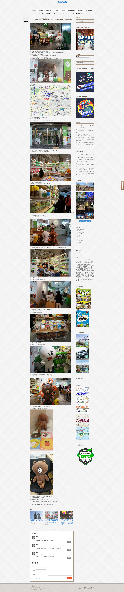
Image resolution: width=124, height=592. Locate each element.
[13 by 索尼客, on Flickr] (41, 494)
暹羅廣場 (80, 262)
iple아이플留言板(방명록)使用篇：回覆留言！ (85, 173)
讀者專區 (78, 230)
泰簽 (91, 264)
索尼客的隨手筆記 (38, 13)
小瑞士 (83, 261)
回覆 (69, 542)
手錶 (90, 261)
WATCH (81, 259)
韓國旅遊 (34, 10)
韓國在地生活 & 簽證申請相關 (85, 10)
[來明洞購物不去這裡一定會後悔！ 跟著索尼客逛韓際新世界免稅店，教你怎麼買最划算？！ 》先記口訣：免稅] (80, 214)
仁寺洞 (86, 259)
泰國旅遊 (78, 243)
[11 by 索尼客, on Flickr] (50, 404)
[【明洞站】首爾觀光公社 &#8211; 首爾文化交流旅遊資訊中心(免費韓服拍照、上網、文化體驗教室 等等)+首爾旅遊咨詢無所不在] (66, 515)
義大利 (84, 265)
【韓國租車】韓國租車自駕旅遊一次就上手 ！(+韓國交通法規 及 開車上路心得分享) (85, 131)
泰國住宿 (85, 264)
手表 (87, 261)
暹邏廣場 (84, 262)
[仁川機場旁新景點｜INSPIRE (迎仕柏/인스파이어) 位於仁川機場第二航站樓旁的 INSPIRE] (89, 196)
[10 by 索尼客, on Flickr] (50, 373)
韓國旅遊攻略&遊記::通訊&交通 (85, 271)
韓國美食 (41, 10)
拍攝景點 (92, 261)
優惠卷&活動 (79, 233)
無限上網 (78, 265)
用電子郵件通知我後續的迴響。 (39, 578)
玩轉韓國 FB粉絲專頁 (81, 378)
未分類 (41, 18)
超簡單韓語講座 (71, 10)
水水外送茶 (81, 168)
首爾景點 (45, 18)
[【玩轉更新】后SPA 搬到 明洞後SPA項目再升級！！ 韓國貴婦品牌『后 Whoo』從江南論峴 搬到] (89, 205)
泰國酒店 (89, 264)
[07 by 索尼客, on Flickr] (50, 276)
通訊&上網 (48, 10)
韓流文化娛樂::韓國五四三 (85, 280)
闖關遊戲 (77, 267)
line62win (81, 154)
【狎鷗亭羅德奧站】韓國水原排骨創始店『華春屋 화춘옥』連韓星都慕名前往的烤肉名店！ (85, 144)
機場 (76, 264)
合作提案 (87, 13)
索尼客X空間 (38, 587)
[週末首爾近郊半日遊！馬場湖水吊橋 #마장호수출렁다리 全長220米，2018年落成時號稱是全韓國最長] (80, 187)
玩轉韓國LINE (66, 13)
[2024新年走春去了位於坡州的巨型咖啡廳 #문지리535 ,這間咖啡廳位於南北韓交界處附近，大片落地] (80, 196)
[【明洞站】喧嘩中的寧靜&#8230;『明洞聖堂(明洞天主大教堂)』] (36, 515)
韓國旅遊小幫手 (80, 240)
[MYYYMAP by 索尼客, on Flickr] (50, 115)
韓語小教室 (79, 242)
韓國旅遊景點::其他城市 (85, 273)
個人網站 (33, 574)
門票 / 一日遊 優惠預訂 (77, 13)
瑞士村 (81, 265)
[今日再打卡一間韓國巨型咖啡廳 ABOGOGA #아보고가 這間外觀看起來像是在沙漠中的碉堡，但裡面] (89, 187)
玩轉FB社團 (56, 13)
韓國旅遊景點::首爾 (85, 277)
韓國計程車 (91, 277)
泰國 (82, 264)
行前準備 (56, 10)
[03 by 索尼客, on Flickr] (50, 82)
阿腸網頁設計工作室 (90, 588)
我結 (85, 261)
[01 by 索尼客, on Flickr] (50, 49)
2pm (77, 259)
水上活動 (79, 264)
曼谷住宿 (90, 262)
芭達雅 (90, 265)
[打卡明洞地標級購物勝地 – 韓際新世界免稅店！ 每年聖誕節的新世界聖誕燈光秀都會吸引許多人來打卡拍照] (89, 214)
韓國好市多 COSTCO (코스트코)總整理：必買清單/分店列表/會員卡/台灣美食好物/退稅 (85, 139)
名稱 (32, 566)
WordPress (82, 587)
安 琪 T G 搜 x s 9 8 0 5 (84, 171)
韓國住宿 (63, 10)
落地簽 (92, 265)
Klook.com (78, 252)
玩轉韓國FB (48, 13)
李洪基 (93, 262)
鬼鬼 (82, 281)
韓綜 (81, 281)
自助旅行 (86, 265)
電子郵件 (33, 570)
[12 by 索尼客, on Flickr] (41, 450)
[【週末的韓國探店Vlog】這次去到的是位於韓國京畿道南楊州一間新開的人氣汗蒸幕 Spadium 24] (80, 205)
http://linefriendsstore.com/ (35, 503)
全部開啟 (77, 229)
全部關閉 (82, 229)
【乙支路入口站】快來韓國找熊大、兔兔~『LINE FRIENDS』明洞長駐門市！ (53, 19)
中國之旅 (78, 235)
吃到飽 (91, 259)
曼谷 (87, 262)
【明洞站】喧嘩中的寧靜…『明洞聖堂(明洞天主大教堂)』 (36, 521)
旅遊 (78, 262)
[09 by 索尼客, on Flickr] (50, 341)
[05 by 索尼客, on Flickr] (50, 212)
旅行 (76, 262)
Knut (82, 588)
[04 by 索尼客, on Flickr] (50, 180)
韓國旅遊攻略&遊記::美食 (84, 268)
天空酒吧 (80, 261)
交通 (83, 259)
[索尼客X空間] (62, 2)
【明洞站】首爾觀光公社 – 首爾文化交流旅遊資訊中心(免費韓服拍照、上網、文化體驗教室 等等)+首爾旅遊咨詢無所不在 (66, 522)
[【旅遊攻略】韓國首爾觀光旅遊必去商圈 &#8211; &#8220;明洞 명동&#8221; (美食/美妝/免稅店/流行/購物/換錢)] (51, 515)
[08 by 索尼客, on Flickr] (50, 308)
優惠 (89, 259)
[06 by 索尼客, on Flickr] (50, 245)
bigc (78, 259)
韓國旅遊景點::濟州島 (84, 275)
